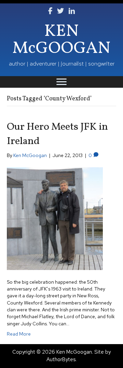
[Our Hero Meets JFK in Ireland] (55, 218)
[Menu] (61, 82)
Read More (19, 334)
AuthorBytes (61, 359)
